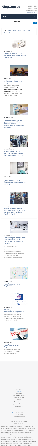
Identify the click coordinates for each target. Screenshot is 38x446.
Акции (19, 399)
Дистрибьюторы (19, 401)
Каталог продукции (19, 395)
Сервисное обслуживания (19, 404)
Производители (19, 397)
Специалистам (19, 406)
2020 (29, 30)
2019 (5, 32)
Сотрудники (19, 389)
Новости (19, 391)
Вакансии (19, 393)
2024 (14, 30)
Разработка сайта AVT (19, 423)
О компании (19, 387)
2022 (19, 30)
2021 (24, 30)
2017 (10, 32)
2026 (9, 30)
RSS (35, 22)
